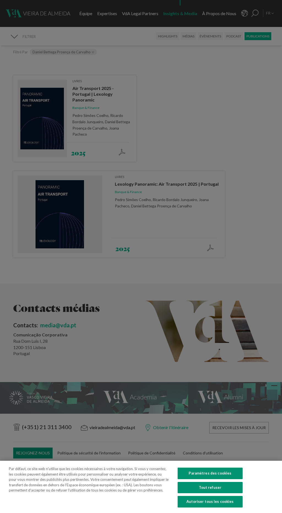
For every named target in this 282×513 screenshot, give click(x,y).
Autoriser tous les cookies (210, 501)
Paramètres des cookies (210, 473)
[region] (141, 487)
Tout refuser (210, 487)
